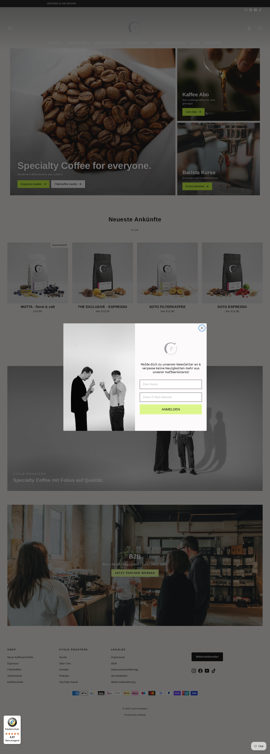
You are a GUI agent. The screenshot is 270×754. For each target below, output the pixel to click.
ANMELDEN (171, 409)
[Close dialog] (202, 328)
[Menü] (18, 718)
